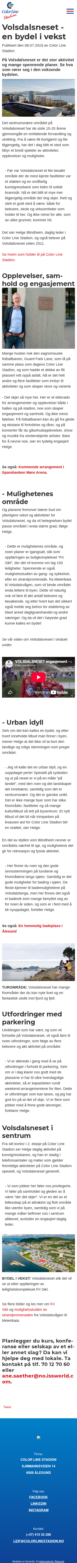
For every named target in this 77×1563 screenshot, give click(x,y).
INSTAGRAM (38, 1510)
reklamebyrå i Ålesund (51, 1561)
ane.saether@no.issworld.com (37, 1379)
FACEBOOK (38, 1497)
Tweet (7, 1407)
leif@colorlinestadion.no (38, 1541)
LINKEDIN (38, 1503)
